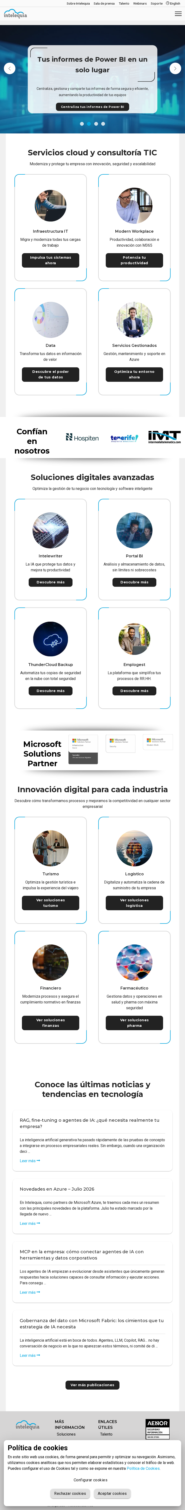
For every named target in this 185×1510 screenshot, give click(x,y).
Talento (106, 1434)
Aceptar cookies (112, 1493)
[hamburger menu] (178, 13)
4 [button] (103, 124)
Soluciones (66, 1434)
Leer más (28, 1161)
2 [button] (89, 124)
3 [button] (96, 124)
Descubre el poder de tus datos (50, 374)
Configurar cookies (90, 1480)
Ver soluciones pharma (134, 1023)
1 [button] (82, 124)
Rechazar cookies (70, 1493)
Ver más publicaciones (92, 1385)
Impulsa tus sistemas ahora (50, 260)
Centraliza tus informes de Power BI (92, 107)
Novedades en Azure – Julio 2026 (57, 1189)
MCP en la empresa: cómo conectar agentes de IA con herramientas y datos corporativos (82, 1255)
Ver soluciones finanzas (50, 1023)
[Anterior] (9, 68)
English (174, 3)
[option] (92, 79)
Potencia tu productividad (134, 260)
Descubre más (51, 582)
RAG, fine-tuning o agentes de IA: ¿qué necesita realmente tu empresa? (89, 1123)
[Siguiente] (175, 68)
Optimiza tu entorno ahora (134, 374)
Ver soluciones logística (134, 903)
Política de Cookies (143, 1468)
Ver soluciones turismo (50, 903)
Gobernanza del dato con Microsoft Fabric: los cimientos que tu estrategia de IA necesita (92, 1324)
